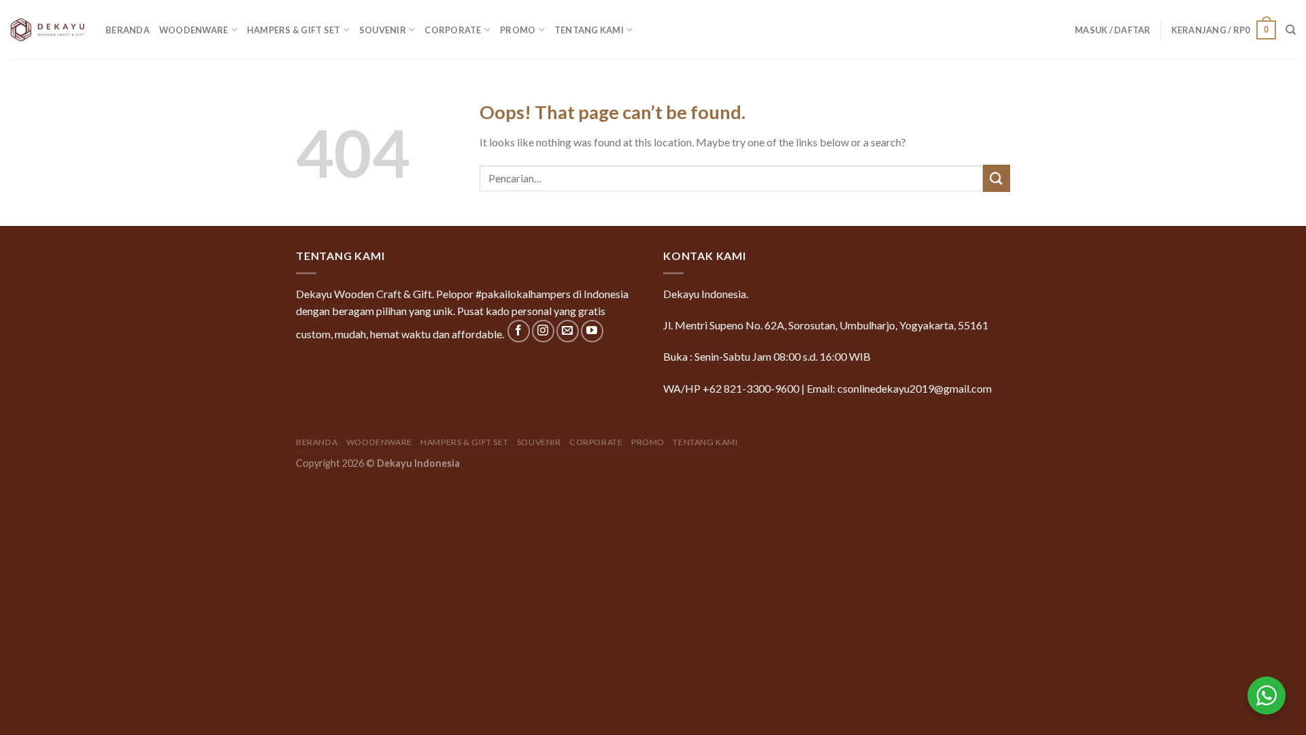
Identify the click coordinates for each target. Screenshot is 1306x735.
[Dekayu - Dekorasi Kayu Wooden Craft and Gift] (47, 29)
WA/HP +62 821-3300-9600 (731, 388)
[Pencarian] (1291, 30)
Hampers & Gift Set (294, 29)
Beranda (127, 29)
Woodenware (194, 29)
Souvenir (382, 29)
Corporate (452, 29)
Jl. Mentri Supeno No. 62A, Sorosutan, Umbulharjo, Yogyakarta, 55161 (825, 324)
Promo (517, 29)
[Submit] (996, 178)
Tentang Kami (589, 29)
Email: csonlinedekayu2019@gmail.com (899, 388)
